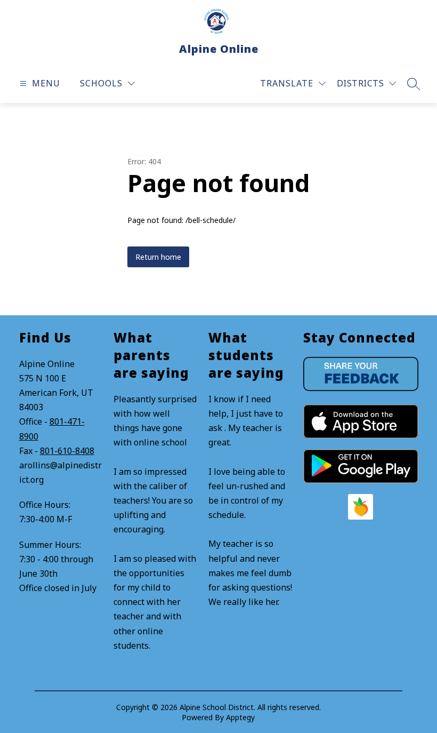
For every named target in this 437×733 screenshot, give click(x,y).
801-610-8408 (67, 451)
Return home (158, 257)
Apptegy (240, 717)
